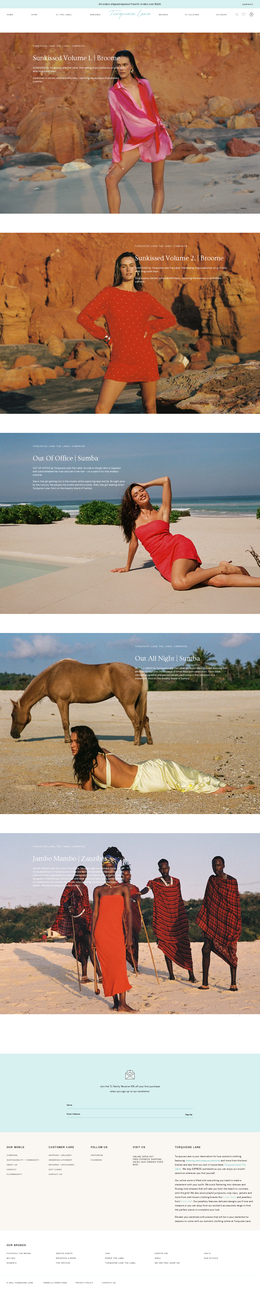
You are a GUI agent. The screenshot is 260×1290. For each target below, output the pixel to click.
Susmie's (12, 1263)
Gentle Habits (64, 1253)
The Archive (63, 1263)
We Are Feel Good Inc (167, 1263)
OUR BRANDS (16, 1245)
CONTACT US (55, 1174)
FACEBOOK (96, 1160)
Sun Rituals (211, 1258)
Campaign (12, 1155)
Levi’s (207, 1253)
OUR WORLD (16, 1147)
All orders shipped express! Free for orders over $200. (130, 4)
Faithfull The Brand (19, 1253)
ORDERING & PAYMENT (60, 1160)
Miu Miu (11, 1258)
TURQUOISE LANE (188, 1147)
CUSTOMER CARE (61, 1147)
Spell (158, 1258)
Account (221, 15)
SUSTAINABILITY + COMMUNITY (23, 1160)
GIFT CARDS (55, 1169)
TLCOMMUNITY (14, 1174)
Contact (247, 4)
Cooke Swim (229, 1197)
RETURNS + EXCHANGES (61, 1165)
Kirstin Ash (186, 1201)
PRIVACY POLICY (84, 1283)
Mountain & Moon (66, 1258)
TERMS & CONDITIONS (55, 1283)
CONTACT (12, 1169)
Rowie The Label (114, 1258)
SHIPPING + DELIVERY (60, 1155)
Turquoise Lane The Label (120, 1263)
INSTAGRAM (97, 1155)
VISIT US (139, 1147)
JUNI (107, 1253)
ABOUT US (12, 1165)
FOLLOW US (99, 1147)
